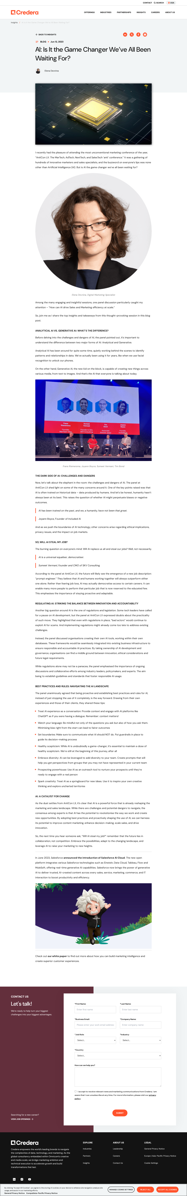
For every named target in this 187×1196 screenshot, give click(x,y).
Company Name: (128, 1019)
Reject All (145, 1189)
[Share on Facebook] (138, 34)
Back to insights (47, 34)
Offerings (89, 12)
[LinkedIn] (14, 1179)
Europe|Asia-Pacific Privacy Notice (41, 1193)
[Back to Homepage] (24, 12)
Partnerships (124, 12)
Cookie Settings (151, 1163)
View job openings (20, 1119)
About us (170, 12)
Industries (105, 12)
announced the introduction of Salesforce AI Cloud (94, 857)
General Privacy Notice (154, 1148)
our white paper (57, 956)
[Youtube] (29, 1179)
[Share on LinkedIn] (125, 34)
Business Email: (82, 1019)
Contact (147, 3)
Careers (155, 12)
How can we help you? (85, 1065)
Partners (86, 1156)
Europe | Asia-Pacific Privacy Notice (160, 1156)
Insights (141, 12)
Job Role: (79, 1034)
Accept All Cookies (167, 1189)
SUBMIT (120, 1113)
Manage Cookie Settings (121, 1189)
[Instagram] (22, 1179)
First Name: (80, 1004)
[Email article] (145, 34)
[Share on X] (132, 34)
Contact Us (118, 1163)
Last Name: (125, 1004)
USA (172, 3)
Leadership (118, 1148)
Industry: (124, 1034)
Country (79, 1050)
